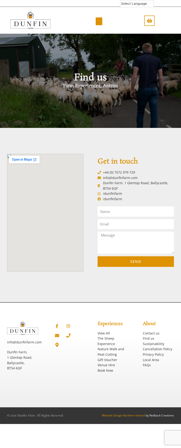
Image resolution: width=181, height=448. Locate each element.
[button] (99, 21)
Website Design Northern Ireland (123, 415)
